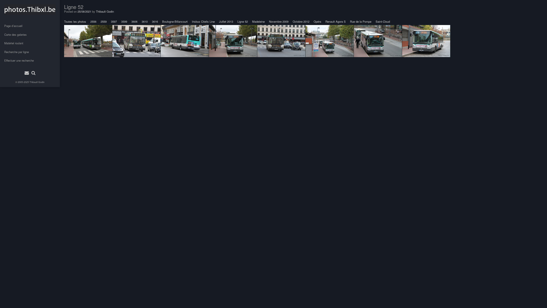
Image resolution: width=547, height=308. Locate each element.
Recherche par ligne (16, 52)
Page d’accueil (13, 26)
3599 (124, 21)
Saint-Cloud (383, 21)
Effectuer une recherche (19, 60)
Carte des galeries (15, 35)
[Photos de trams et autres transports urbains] (30, 9)
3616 (155, 21)
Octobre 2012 (301, 21)
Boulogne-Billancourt (175, 21)
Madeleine (258, 21)
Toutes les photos (75, 21)
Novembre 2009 (278, 21)
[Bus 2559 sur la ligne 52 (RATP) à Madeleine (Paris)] (136, 41)
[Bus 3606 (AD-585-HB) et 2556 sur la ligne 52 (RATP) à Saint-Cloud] (88, 41)
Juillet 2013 (226, 21)
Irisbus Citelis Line (203, 21)
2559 (104, 21)
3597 (114, 21)
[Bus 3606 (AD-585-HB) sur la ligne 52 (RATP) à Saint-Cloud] (233, 41)
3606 (134, 21)
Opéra (317, 21)
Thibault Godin (36, 82)
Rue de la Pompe (360, 21)
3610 (145, 21)
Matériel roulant (13, 43)
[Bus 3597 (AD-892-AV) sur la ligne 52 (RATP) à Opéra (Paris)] (185, 41)
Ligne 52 (242, 21)
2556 (93, 21)
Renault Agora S (335, 21)
